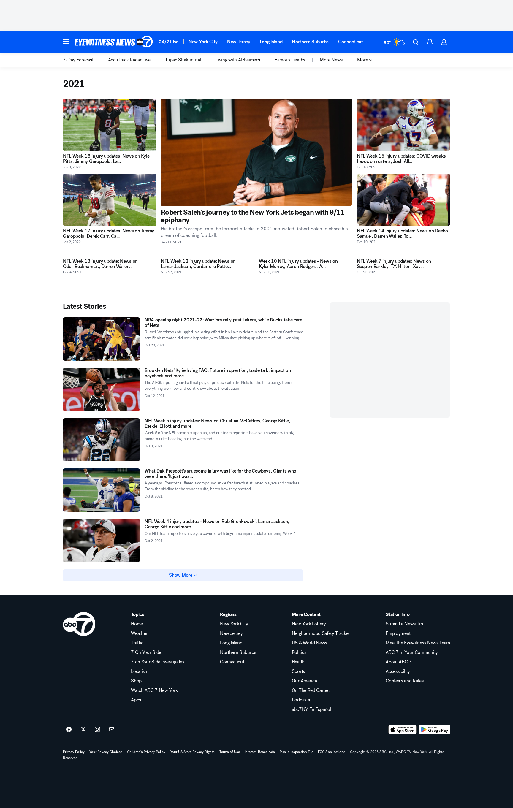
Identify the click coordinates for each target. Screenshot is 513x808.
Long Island (271, 42)
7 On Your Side (146, 652)
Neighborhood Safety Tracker (321, 633)
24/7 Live (169, 42)
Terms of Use (229, 752)
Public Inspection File (296, 752)
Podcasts (301, 700)
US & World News (309, 643)
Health (298, 662)
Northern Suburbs (310, 42)
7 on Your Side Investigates (157, 662)
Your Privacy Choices (105, 752)
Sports (298, 671)
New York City (203, 42)
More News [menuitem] (331, 60)
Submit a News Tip (404, 624)
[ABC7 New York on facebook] (69, 730)
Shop (136, 681)
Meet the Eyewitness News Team (418, 643)
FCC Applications (331, 752)
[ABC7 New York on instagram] (97, 730)
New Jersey (238, 42)
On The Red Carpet (311, 690)
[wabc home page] (79, 624)
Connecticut (350, 42)
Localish (139, 671)
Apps (136, 700)
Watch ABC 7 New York (154, 690)
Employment (398, 633)
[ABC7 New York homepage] (114, 42)
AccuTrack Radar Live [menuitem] (129, 60)
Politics (299, 652)
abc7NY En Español (311, 709)
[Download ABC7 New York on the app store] (402, 729)
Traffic (137, 643)
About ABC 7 (398, 662)
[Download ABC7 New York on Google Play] (434, 729)
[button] (66, 41)
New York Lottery (309, 624)
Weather (139, 633)
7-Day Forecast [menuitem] (78, 60)
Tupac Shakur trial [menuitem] (183, 60)
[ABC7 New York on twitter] (83, 730)
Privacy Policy (74, 752)
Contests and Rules (404, 681)
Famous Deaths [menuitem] (290, 60)
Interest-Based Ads (260, 752)
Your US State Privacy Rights (192, 752)
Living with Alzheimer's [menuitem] (238, 60)
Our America (304, 681)
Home (137, 624)
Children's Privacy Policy (146, 752)
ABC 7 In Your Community (412, 652)
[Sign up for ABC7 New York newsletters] (112, 730)
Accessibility (398, 671)
